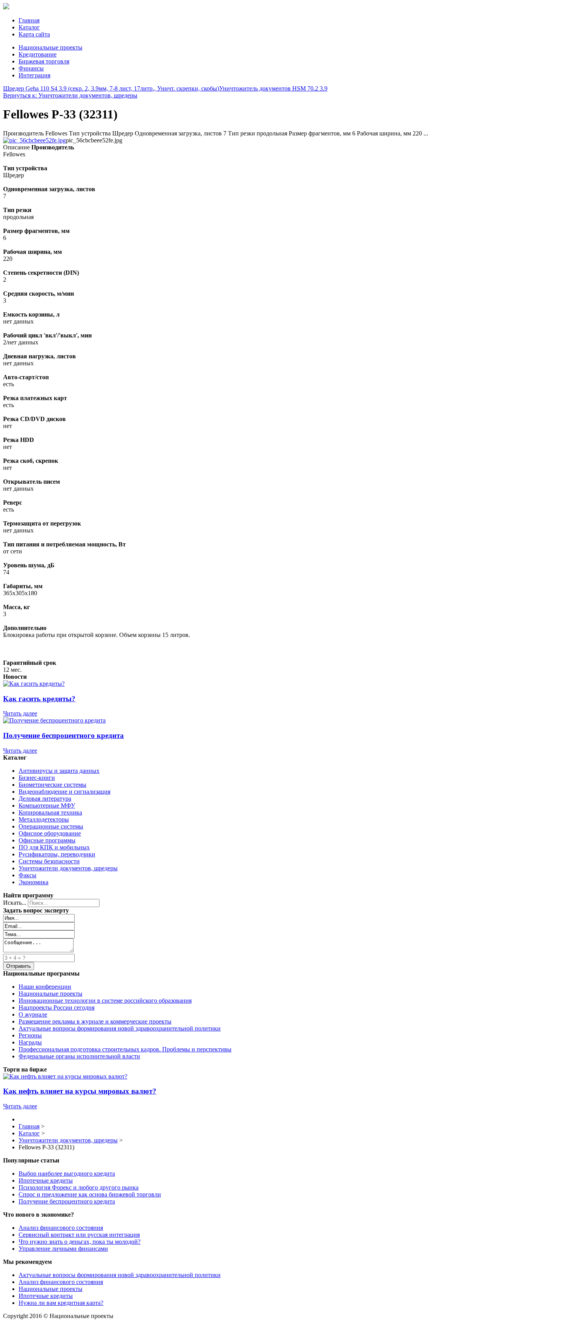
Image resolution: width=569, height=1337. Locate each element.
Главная (29, 20)
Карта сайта (34, 34)
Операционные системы (51, 826)
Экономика (33, 882)
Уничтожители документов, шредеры (68, 868)
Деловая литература (45, 798)
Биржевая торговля (44, 61)
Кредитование (38, 54)
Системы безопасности (49, 861)
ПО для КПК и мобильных (54, 847)
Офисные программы (47, 840)
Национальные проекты (50, 47)
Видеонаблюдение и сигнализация (64, 791)
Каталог (29, 27)
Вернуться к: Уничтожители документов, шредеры (70, 95)
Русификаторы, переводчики (57, 854)
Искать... (14, 902)
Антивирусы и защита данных (59, 770)
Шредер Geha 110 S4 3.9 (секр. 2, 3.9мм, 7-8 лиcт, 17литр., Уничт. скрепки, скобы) (111, 88)
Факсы (27, 875)
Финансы (31, 68)
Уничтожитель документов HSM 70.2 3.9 (273, 88)
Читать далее (20, 713)
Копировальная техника (50, 812)
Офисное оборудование (50, 833)
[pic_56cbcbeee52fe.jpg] (34, 140)
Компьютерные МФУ (47, 805)
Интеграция (34, 75)
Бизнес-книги (37, 777)
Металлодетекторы (44, 819)
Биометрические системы (52, 784)
